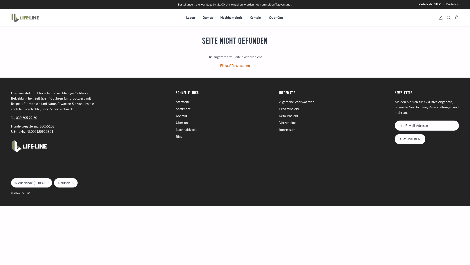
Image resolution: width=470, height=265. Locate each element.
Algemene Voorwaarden (296, 102)
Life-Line (25, 193)
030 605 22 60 (26, 118)
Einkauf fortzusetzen (235, 65)
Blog (179, 137)
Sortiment (183, 109)
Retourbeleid (288, 116)
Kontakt (255, 17)
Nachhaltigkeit (231, 17)
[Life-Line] (25, 18)
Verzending (287, 123)
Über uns (182, 123)
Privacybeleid (289, 109)
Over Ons (276, 17)
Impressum (287, 130)
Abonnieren (410, 139)
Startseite (183, 102)
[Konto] (440, 17)
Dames (208, 17)
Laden (190, 17)
